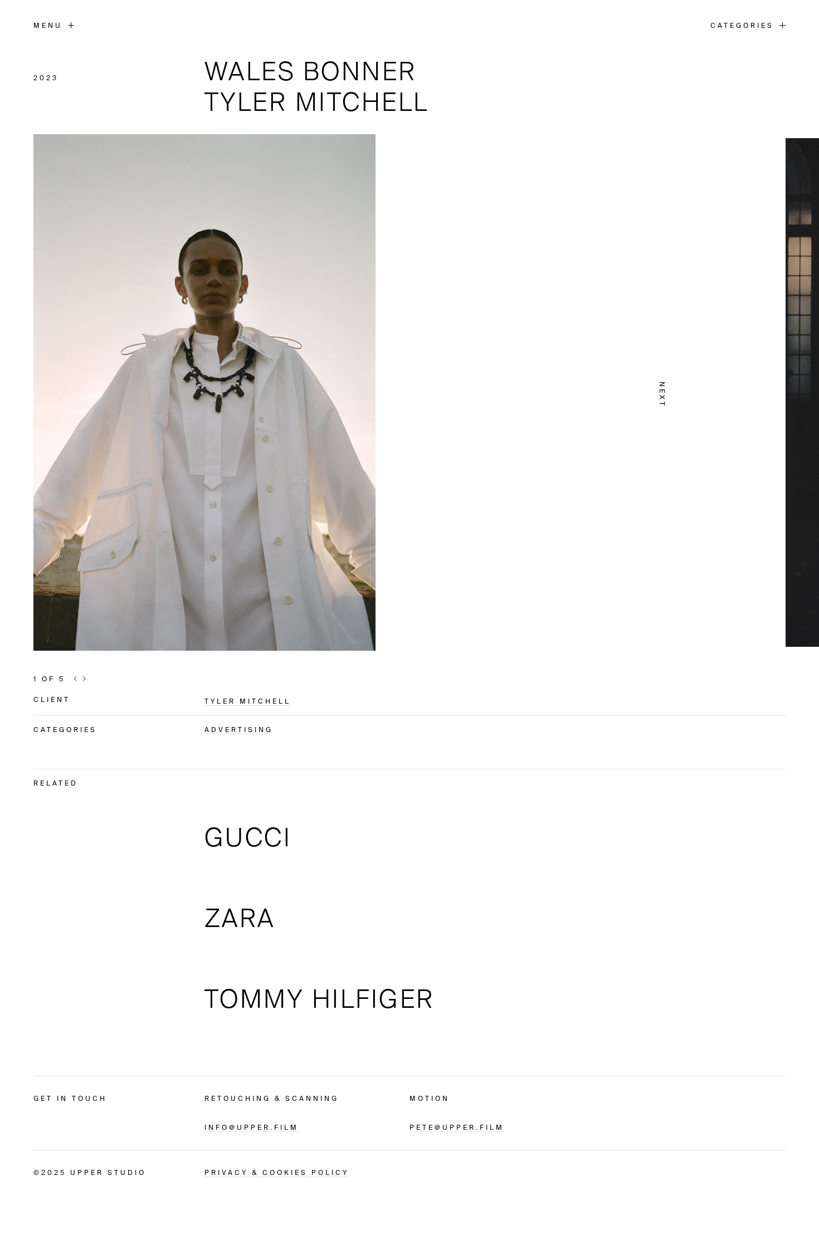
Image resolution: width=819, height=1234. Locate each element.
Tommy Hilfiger (319, 998)
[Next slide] (84, 678)
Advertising (238, 729)
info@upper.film (251, 1127)
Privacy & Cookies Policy (276, 1172)
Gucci (248, 837)
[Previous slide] (75, 678)
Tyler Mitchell (247, 701)
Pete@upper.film (457, 1127)
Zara (239, 918)
